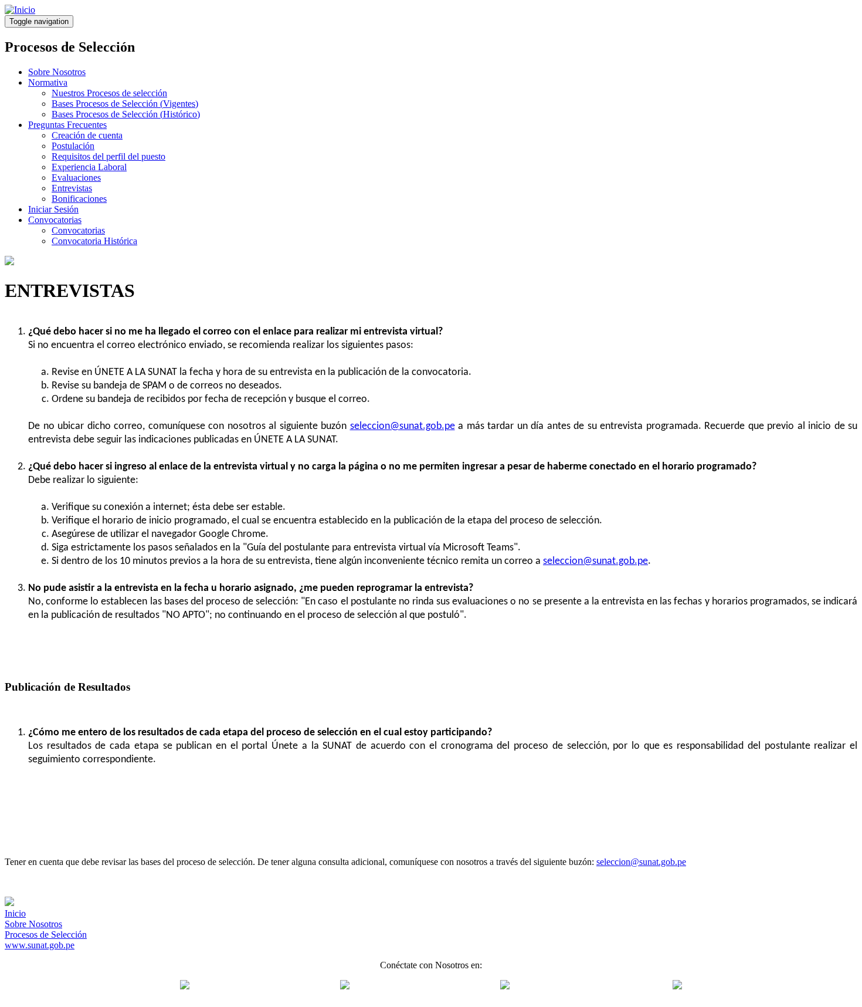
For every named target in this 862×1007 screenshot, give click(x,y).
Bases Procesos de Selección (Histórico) (126, 114)
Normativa (47, 82)
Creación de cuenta (87, 135)
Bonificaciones (79, 199)
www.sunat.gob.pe (39, 945)
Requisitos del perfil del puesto (108, 156)
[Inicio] (20, 10)
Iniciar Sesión (53, 209)
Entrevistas (72, 188)
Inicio (15, 913)
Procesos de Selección (46, 935)
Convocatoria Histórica (94, 241)
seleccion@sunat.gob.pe (402, 426)
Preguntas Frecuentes (67, 125)
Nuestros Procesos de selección (109, 93)
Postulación (73, 146)
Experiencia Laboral (89, 167)
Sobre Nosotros (57, 72)
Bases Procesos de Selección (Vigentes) (125, 104)
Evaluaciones (76, 178)
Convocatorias (55, 220)
